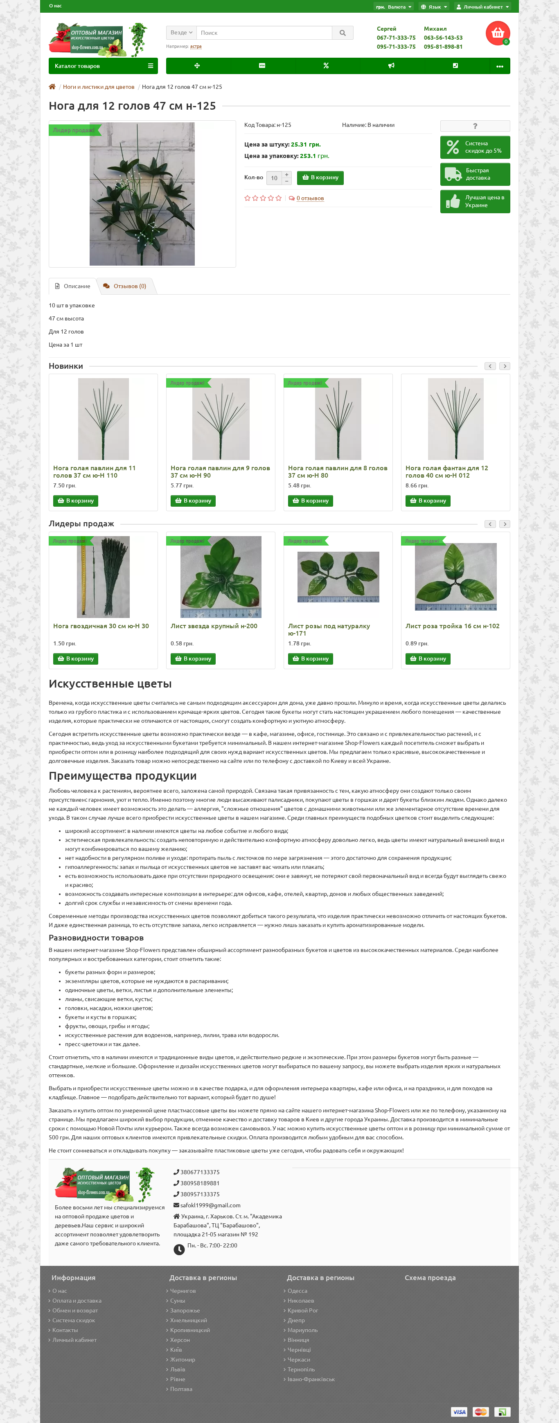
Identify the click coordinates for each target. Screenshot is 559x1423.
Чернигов (183, 1291)
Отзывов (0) (130, 286)
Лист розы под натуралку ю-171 (329, 629)
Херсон (180, 1340)
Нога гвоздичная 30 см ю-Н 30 (101, 625)
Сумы (177, 1300)
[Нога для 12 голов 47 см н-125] (142, 194)
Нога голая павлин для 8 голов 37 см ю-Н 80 (338, 471)
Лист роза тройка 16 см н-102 (453, 625)
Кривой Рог (303, 1310)
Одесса (297, 1291)
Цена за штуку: (267, 144)
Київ (176, 1349)
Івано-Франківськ (311, 1379)
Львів (177, 1369)
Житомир (182, 1359)
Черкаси (299, 1359)
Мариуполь (303, 1330)
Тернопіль (301, 1369)
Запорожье (185, 1310)
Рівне (177, 1379)
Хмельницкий (188, 1320)
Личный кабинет (74, 1340)
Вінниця (298, 1340)
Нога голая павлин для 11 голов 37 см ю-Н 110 (94, 471)
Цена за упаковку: (271, 155)
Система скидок (73, 1320)
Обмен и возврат (75, 1310)
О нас (55, 5)
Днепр (296, 1320)
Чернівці (299, 1349)
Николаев (301, 1300)
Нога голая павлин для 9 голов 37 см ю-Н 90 (220, 471)
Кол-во (253, 177)
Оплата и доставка (76, 1300)
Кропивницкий (190, 1330)
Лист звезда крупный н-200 (214, 625)
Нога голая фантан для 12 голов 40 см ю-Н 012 (447, 471)
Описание (77, 286)
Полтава (181, 1389)
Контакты (65, 1330)
